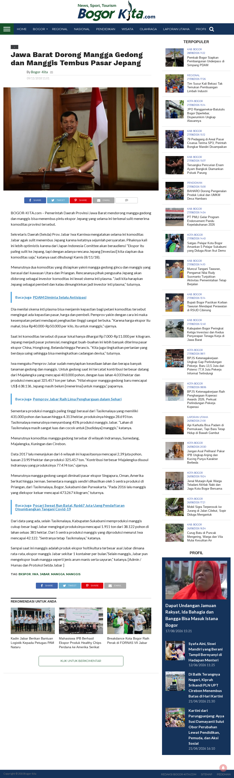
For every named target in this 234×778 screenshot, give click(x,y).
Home (22, 29)
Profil (201, 29)
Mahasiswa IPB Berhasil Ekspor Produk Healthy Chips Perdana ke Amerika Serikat (80, 643)
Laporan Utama (176, 29)
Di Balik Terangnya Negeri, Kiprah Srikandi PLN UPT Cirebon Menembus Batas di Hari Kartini (206, 685)
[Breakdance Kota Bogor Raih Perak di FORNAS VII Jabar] (129, 632)
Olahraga (148, 29)
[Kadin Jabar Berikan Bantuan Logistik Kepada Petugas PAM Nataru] (33, 632)
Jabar (45, 574)
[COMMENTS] (126, 199)
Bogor (39, 29)
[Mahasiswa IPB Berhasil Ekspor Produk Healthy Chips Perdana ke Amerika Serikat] (81, 632)
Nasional (82, 29)
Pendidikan (105, 29)
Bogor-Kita (39, 72)
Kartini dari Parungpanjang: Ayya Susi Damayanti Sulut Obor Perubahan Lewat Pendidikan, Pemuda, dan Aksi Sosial (206, 726)
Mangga (58, 574)
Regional (60, 29)
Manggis (73, 574)
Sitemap (206, 774)
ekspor (25, 574)
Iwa (35, 574)
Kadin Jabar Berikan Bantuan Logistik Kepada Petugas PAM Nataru (32, 643)
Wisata (127, 29)
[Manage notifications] (223, 768)
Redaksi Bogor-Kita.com (178, 774)
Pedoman (224, 774)
